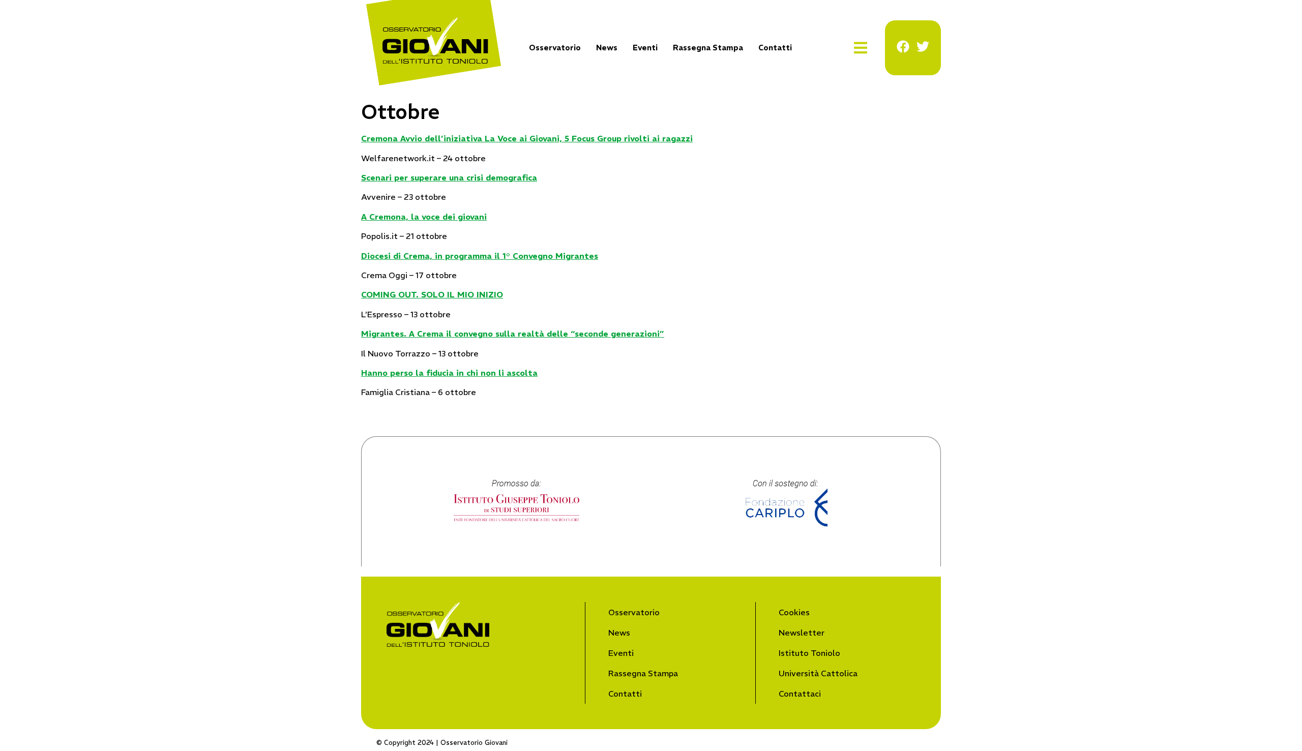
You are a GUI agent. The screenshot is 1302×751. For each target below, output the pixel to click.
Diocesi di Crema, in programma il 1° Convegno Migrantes (479, 256)
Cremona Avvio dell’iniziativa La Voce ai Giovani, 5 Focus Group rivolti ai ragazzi (527, 138)
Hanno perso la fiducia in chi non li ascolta (449, 373)
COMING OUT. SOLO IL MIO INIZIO (432, 294)
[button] (861, 48)
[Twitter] (922, 46)
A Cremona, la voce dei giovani (424, 217)
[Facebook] (903, 46)
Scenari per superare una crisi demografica (449, 177)
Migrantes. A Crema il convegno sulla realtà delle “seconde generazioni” (512, 333)
